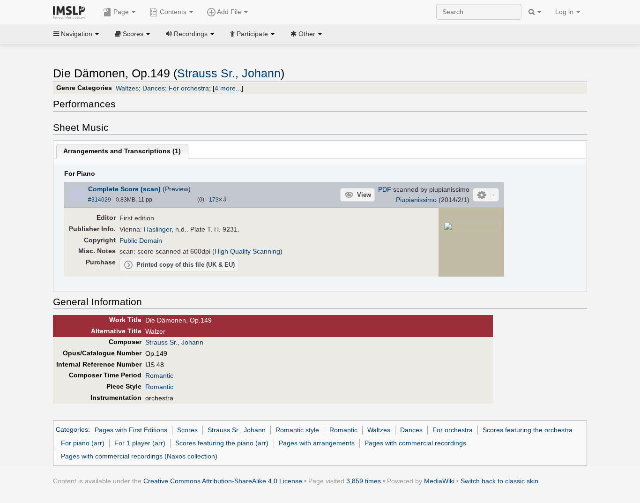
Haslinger (157, 229)
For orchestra (189, 88)
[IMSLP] (71, 11)
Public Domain (140, 240)
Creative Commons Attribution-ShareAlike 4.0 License (222, 481)
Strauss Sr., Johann (229, 73)
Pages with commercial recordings (415, 443)
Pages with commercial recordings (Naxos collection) (139, 456)
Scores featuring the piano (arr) (221, 443)
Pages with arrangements (317, 443)
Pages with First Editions (131, 430)
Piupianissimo (416, 199)
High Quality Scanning (247, 251)
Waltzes (127, 88)
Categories (72, 430)
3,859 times (363, 481)
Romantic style (297, 430)
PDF (384, 189)
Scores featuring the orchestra (528, 430)
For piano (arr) (82, 443)
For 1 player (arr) (139, 443)
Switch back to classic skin (499, 481)
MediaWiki (439, 481)
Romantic (159, 375)
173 (214, 199)
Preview (176, 189)
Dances (153, 88)
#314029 (99, 199)
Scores (187, 430)
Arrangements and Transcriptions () (122, 151)
